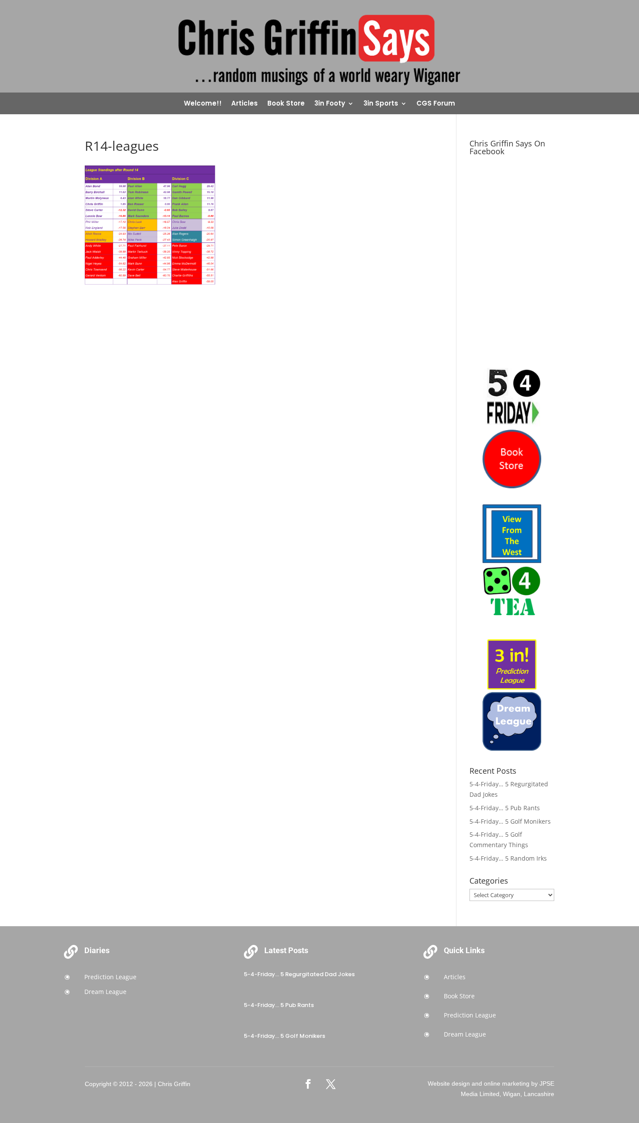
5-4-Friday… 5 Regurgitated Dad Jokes (299, 974)
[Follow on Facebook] (308, 1083)
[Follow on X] (330, 1083)
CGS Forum (435, 104)
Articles (244, 104)
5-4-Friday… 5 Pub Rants (504, 808)
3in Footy (329, 104)
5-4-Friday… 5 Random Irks (508, 858)
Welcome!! (203, 104)
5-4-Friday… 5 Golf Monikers (510, 821)
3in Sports (380, 104)
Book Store (286, 104)
